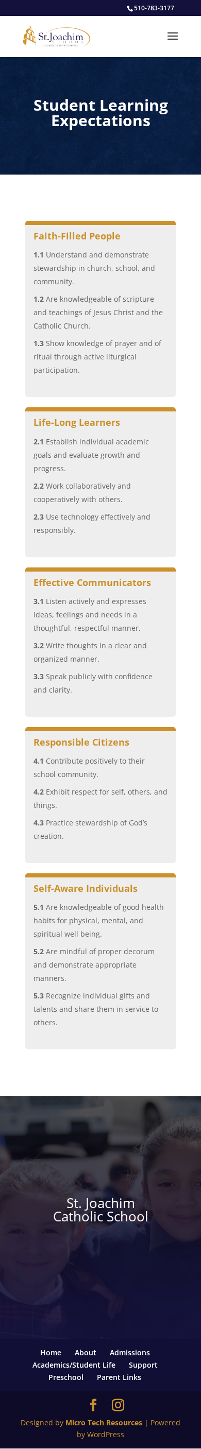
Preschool (65, 1377)
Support (143, 1365)
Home (50, 1352)
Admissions (130, 1352)
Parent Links (119, 1377)
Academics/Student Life (73, 1365)
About (85, 1352)
